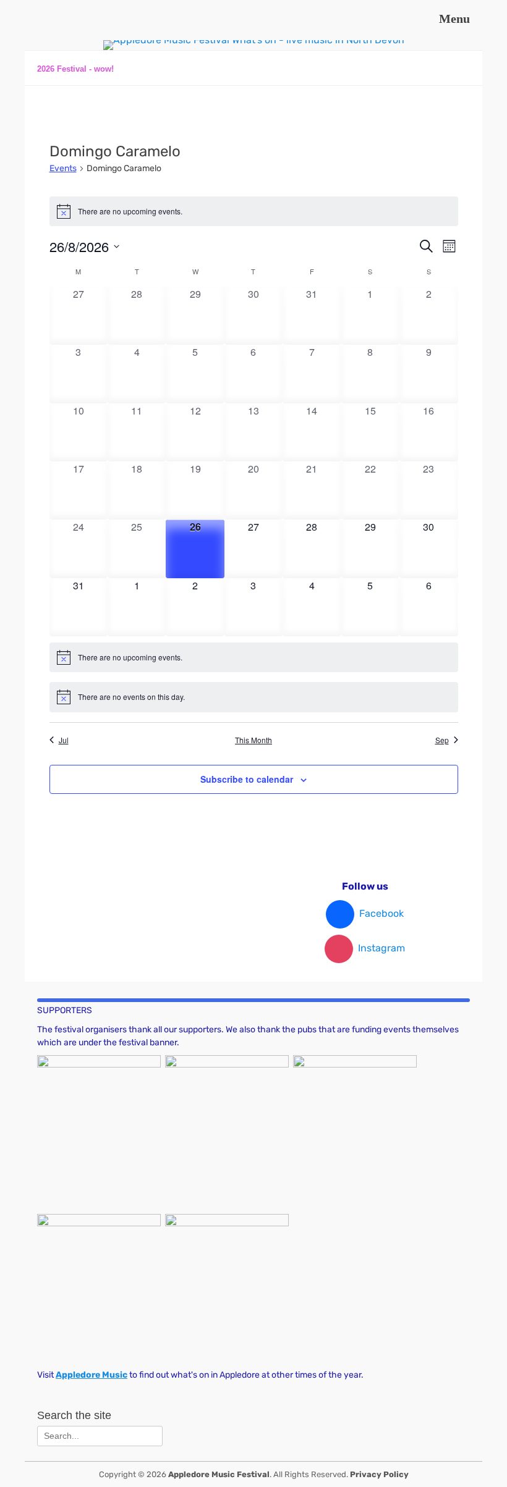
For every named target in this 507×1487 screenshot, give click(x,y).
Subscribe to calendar (246, 779)
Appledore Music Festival (219, 1474)
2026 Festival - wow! (75, 69)
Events (63, 168)
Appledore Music (91, 1375)
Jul (64, 740)
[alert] (253, 211)
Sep (442, 740)
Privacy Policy (379, 1474)
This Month (253, 740)
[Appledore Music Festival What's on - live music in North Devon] (253, 40)
